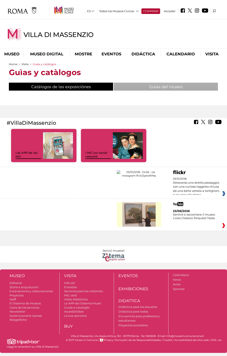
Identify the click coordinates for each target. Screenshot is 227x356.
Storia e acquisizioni (24, 287)
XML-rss (216, 340)
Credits (167, 340)
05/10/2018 (196, 187)
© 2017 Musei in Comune (82, 340)
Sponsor (179, 289)
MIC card (70, 295)
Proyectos (16, 295)
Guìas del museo (166, 86)
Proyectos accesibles (133, 325)
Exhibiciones (133, 288)
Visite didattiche (76, 299)
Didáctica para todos (133, 311)
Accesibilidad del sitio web (192, 340)
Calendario (180, 54)
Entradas (70, 287)
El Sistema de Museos (25, 303)
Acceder (170, 11)
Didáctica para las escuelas (137, 307)
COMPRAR (150, 11)
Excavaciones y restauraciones (31, 291)
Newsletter (17, 311)
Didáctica (143, 54)
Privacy (108, 340)
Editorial (16, 283)
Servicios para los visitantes (83, 291)
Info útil (69, 283)
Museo (12, 54)
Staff (13, 299)
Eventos (111, 54)
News (177, 279)
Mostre (83, 54)
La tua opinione (75, 315)
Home (13, 64)
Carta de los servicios (24, 307)
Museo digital (46, 54)
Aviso (176, 284)
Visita (212, 54)
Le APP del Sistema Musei (82, 303)
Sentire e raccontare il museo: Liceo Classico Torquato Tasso (194, 216)
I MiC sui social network (96, 154)
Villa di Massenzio (58, 35)
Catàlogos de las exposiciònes (72, 86)
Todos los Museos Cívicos (116, 11)
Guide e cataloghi (77, 307)
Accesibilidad (74, 311)
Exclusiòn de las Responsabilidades (138, 340)
